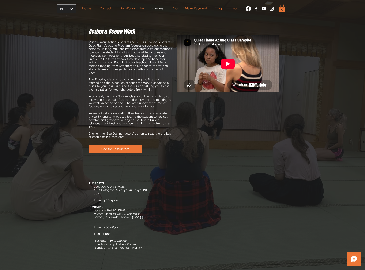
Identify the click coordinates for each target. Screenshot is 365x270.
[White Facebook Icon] (256, 8)
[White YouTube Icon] (264, 8)
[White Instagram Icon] (271, 8)
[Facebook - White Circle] (248, 8)
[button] (282, 8)
